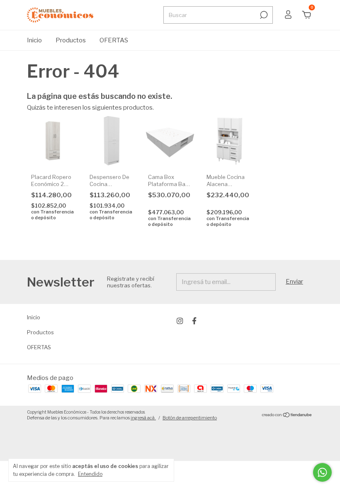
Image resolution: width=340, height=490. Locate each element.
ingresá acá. (143, 418)
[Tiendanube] (287, 415)
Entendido (90, 474)
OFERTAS (114, 40)
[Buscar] (263, 15)
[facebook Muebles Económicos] (194, 320)
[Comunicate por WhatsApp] (322, 472)
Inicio (34, 40)
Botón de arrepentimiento (190, 418)
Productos (71, 40)
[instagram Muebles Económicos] (179, 320)
